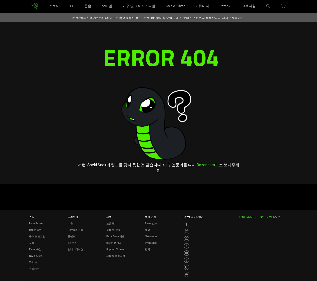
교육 (31, 242)
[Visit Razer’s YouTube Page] (187, 253)
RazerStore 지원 (115, 236)
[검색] (268, 6)
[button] (283, 6)
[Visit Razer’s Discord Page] (187, 274)
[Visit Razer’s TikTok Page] (187, 260)
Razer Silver (35, 255)
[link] (35, 6)
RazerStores (36, 223)
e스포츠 (72, 242)
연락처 (149, 249)
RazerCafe (35, 229)
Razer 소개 (151, 223)
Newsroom (151, 236)
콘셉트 (71, 236)
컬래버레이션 (75, 249)
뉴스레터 (34, 268)
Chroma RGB (75, 229)
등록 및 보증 (113, 229)
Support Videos (115, 249)
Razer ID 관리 (114, 242)
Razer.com (206, 165)
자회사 (33, 262)
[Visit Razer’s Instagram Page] (187, 232)
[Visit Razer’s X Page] (187, 246)
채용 (147, 229)
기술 (70, 223)
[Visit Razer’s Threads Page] (187, 239)
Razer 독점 (35, 249)
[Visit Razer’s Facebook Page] (187, 225)
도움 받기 (111, 223)
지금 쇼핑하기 (232, 18)
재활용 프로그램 (115, 255)
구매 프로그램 (37, 236)
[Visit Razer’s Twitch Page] (187, 267)
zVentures (151, 242)
